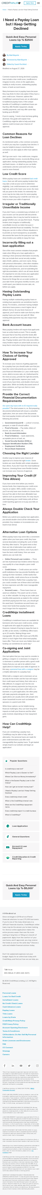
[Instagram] (37, 1066)
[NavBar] (38, 3)
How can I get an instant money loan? (19, 787)
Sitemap (6, 1051)
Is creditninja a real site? (14, 769)
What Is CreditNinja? (13, 815)
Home (4, 9)
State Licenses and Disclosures (16, 1041)
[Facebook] (5, 1066)
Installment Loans (10, 1000)
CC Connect (8, 1048)
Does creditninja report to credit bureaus (20, 811)
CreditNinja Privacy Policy (14, 1021)
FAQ (4, 1044)
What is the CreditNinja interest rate (18, 801)
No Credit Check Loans (13, 1003)
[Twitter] (29, 1066)
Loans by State (9, 1017)
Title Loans (7, 1014)
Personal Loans (9, 993)
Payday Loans (9, 1010)
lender (28, 461)
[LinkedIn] (13, 1066)
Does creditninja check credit (16, 797)
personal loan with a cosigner (22, 669)
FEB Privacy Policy (10, 1024)
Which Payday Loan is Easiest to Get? (19, 773)
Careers (6, 1054)
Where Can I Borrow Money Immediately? (20, 777)
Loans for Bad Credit (12, 996)
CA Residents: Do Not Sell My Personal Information (19, 1036)
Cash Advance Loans (12, 1007)
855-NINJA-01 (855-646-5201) (17, 973)
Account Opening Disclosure (15, 1028)
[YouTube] (21, 1066)
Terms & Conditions (11, 1031)
